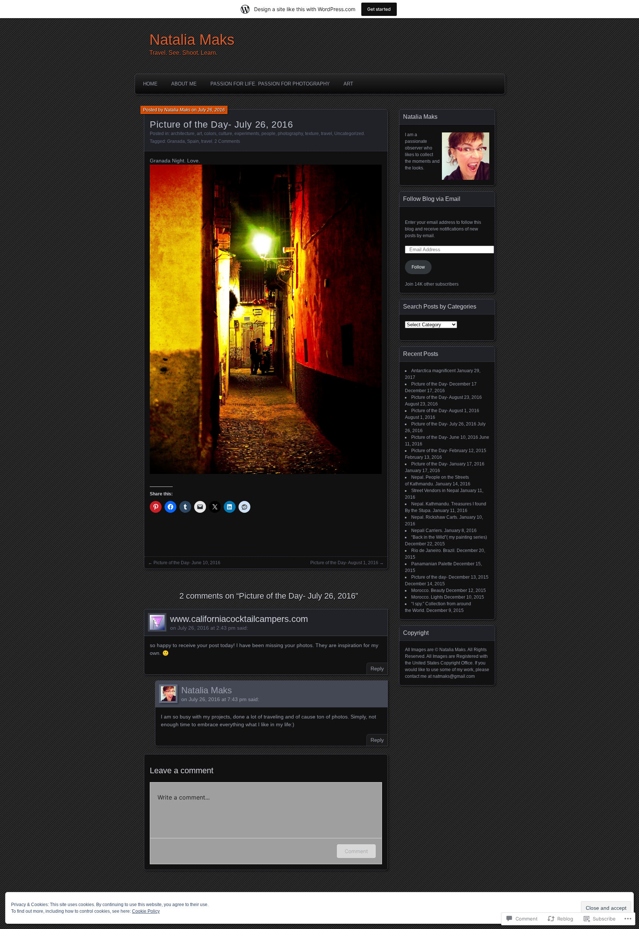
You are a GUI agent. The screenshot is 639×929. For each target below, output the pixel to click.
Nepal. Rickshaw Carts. (434, 517)
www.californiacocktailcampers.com (239, 619)
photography (290, 133)
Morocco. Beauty (428, 590)
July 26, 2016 (211, 109)
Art (348, 84)
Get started (379, 9)
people (268, 133)
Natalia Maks (191, 39)
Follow (418, 267)
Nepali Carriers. (427, 530)
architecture (183, 133)
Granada (176, 141)
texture (312, 133)
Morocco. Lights (427, 597)
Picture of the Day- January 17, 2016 (447, 464)
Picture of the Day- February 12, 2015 (448, 450)
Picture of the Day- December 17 (444, 384)
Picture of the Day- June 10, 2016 (186, 562)
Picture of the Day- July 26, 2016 (443, 424)
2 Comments (227, 141)
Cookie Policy (146, 911)
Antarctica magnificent (433, 370)
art (199, 133)
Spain (193, 141)
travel (326, 133)
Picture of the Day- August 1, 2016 (344, 562)
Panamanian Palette (431, 563)
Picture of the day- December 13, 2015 (449, 577)
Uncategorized (349, 133)
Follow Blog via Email (431, 199)
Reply (377, 668)
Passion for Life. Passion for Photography (270, 84)
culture (225, 133)
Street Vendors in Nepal (435, 490)
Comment (356, 851)
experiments (246, 133)
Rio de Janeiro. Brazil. (433, 550)
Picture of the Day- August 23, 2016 (446, 397)
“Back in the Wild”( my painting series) (449, 537)
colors (210, 133)
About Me (184, 84)
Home (150, 84)
